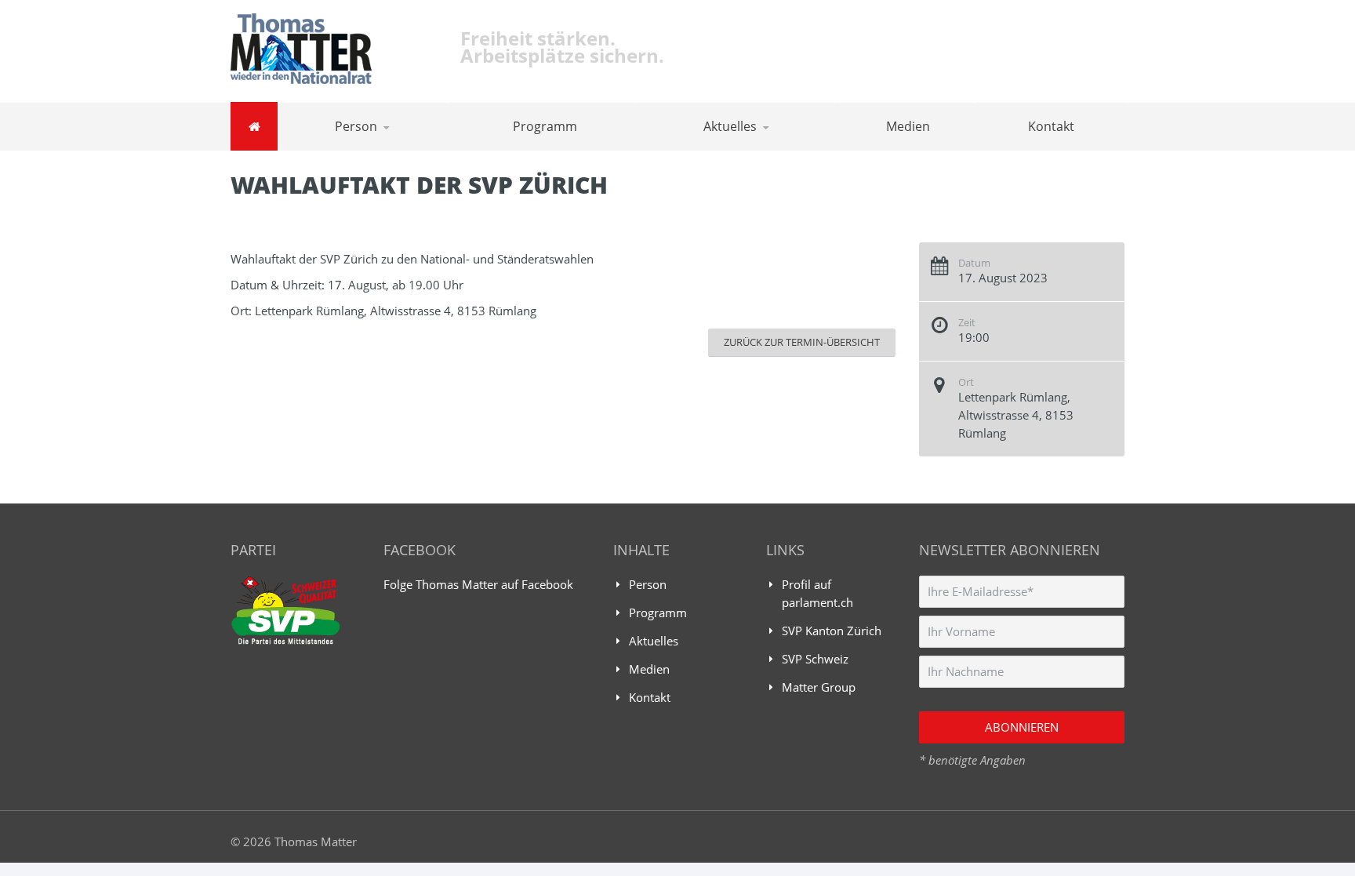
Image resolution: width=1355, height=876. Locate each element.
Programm (545, 126)
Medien (908, 126)
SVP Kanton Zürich (831, 630)
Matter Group (819, 687)
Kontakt (1051, 126)
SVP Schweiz (815, 659)
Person (356, 126)
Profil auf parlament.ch (817, 593)
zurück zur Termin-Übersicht (802, 342)
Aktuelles (730, 126)
